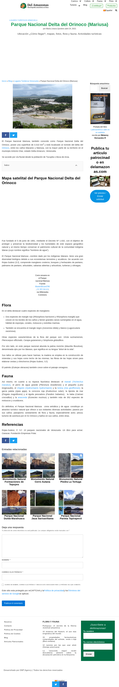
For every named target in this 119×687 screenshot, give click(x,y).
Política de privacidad (54, 590)
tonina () (68, 388)
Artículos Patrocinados (13, 641)
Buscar (104, 88)
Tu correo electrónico (94, 642)
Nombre (6, 560)
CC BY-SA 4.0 (43, 289)
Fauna (99, 1)
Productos (111, 6)
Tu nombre (88, 631)
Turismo (73, 5)
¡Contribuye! (96, 6)
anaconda (23, 397)
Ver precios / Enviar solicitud (100, 196)
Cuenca (74, 1)
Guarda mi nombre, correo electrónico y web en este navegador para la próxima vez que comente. (43, 584)
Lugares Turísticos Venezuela (23, 20)
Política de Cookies (12, 634)
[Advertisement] (59, 62)
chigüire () (34, 388)
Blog (85, 5)
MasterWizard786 (42, 286)
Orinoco (5, 148)
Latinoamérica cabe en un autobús (100, 131)
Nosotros (8, 622)
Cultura (87, 1)
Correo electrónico (12, 572)
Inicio (4, 81)
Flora (111, 1)
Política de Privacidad (13, 630)
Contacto (8, 626)
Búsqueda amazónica (99, 84)
